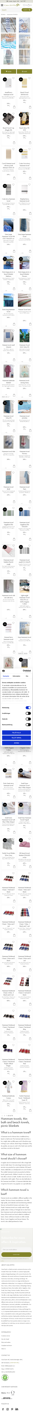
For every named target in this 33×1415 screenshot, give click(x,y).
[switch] (28, 713)
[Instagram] (7, 1410)
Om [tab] (27, 676)
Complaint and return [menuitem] (6, 1345)
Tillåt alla (16, 732)
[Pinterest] (12, 1410)
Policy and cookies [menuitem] (5, 1342)
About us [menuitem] (3, 1348)
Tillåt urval (16, 738)
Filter (9, 72)
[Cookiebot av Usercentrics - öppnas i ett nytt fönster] (23, 671)
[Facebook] (3, 1410)
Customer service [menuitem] (5, 1336)
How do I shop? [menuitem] (5, 1339)
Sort (25, 72)
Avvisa (16, 743)
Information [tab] (16, 676)
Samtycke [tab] (6, 676)
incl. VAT (23, 1)
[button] (2, 5)
